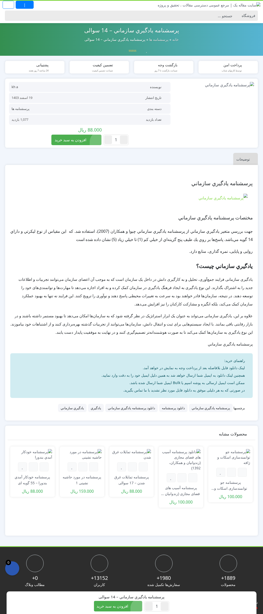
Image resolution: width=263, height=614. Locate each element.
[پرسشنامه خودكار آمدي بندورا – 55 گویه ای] (32, 454)
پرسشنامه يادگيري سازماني (211, 408)
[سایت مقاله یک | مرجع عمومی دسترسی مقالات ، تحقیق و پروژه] (209, 5)
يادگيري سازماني (72, 408)
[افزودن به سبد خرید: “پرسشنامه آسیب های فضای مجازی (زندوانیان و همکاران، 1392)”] (193, 477)
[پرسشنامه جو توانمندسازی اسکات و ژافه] (230, 456)
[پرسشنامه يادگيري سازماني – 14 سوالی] (215, 85)
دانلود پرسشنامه (173, 408)
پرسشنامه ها (158, 39)
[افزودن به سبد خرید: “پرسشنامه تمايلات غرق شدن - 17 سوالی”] (143, 467)
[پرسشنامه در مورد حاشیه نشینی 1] (82, 454)
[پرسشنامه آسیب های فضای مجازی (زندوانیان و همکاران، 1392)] (181, 459)
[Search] (10, 16)
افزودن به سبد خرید (70, 139)
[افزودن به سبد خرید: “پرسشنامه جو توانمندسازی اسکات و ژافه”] (242, 472)
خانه (175, 39)
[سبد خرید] (12, 568)
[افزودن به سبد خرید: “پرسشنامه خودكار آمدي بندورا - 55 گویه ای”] (44, 467)
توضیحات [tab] (243, 159)
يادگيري (96, 408)
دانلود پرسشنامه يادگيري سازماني (131, 408)
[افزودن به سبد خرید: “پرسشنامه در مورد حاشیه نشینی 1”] (93, 467)
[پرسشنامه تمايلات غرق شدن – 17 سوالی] (131, 454)
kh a (15, 87)
